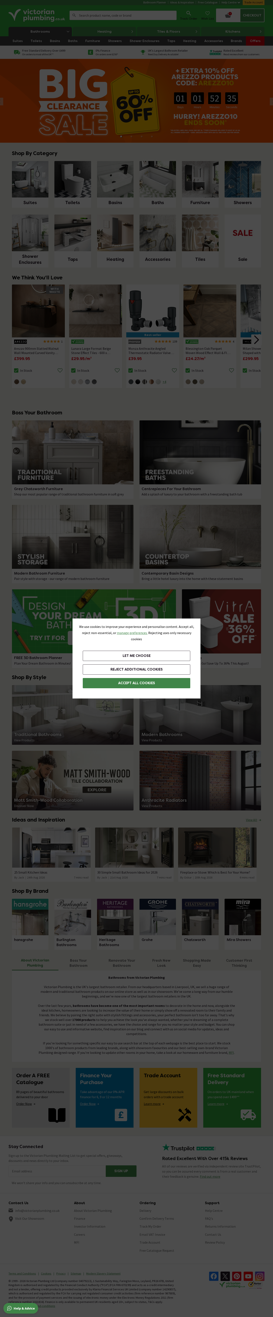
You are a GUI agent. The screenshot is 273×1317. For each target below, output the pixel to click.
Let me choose (137, 655)
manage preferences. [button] (132, 633)
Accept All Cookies (136, 683)
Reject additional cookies (136, 669)
